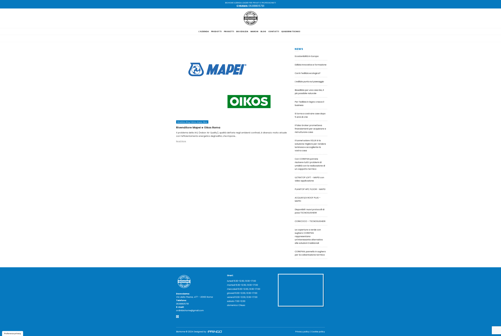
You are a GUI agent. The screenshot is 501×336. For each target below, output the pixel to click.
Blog (263, 31)
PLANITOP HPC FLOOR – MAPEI (310, 189)
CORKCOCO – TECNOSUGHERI (310, 221)
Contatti (273, 31)
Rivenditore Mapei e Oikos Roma (198, 127)
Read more (181, 141)
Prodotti (216, 31)
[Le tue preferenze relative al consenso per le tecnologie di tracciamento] (12, 333)
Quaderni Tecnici (290, 31)
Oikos (205, 122)
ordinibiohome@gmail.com (190, 310)
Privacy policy (302, 331)
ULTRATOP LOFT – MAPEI (307, 177)
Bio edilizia (242, 31)
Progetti (229, 31)
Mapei (199, 122)
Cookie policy (318, 331)
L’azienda (204, 31)
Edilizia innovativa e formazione (310, 64)
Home (181, 38)
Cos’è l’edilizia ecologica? (307, 73)
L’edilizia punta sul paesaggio (309, 81)
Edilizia (193, 122)
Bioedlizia (181, 122)
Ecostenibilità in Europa (306, 56)
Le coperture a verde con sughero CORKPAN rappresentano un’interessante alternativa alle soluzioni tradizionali (309, 236)
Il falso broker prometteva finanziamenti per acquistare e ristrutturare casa (310, 129)
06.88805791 (256, 6)
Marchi (254, 31)
